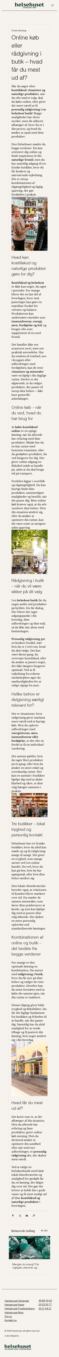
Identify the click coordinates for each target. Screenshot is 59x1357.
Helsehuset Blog (14, 1312)
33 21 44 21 (45, 1308)
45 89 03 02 (45, 1300)
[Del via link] (34, 1215)
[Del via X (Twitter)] (19, 1215)
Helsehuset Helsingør (17, 1300)
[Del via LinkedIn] (26, 1215)
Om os (8, 1316)
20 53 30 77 (45, 1304)
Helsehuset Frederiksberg (20, 1308)
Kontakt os (11, 1320)
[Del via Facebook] (12, 1215)
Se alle (44, 1230)
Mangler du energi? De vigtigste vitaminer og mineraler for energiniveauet (28, 1266)
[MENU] (51, 5)
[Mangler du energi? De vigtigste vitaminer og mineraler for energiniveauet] (29, 1247)
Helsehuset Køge (14, 1304)
